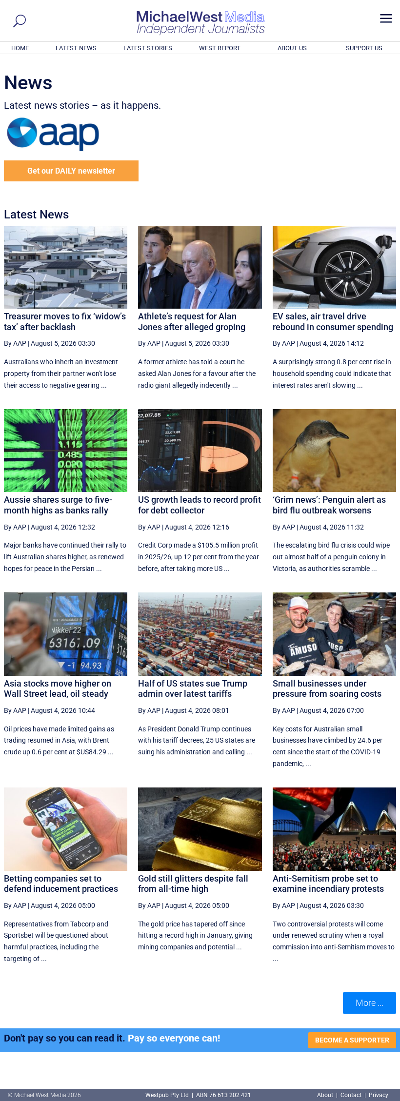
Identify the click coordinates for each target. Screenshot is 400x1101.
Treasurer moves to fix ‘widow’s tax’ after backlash (65, 321)
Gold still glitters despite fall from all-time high (193, 883)
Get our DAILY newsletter (71, 171)
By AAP (15, 343)
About (326, 1095)
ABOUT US (292, 48)
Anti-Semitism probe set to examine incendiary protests (328, 883)
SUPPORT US (364, 48)
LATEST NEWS (76, 48)
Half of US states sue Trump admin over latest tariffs (192, 688)
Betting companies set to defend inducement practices (61, 883)
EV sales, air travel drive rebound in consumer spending (333, 321)
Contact (350, 1095)
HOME (20, 48)
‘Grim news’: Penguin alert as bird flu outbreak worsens (329, 504)
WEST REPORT (219, 48)
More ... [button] (369, 1003)
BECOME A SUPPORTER (352, 1040)
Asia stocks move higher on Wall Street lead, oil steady (57, 688)
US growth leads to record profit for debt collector (199, 504)
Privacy (378, 1095)
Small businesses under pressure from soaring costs (327, 688)
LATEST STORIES (147, 48)
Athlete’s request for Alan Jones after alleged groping (191, 321)
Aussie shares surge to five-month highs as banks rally (58, 504)
